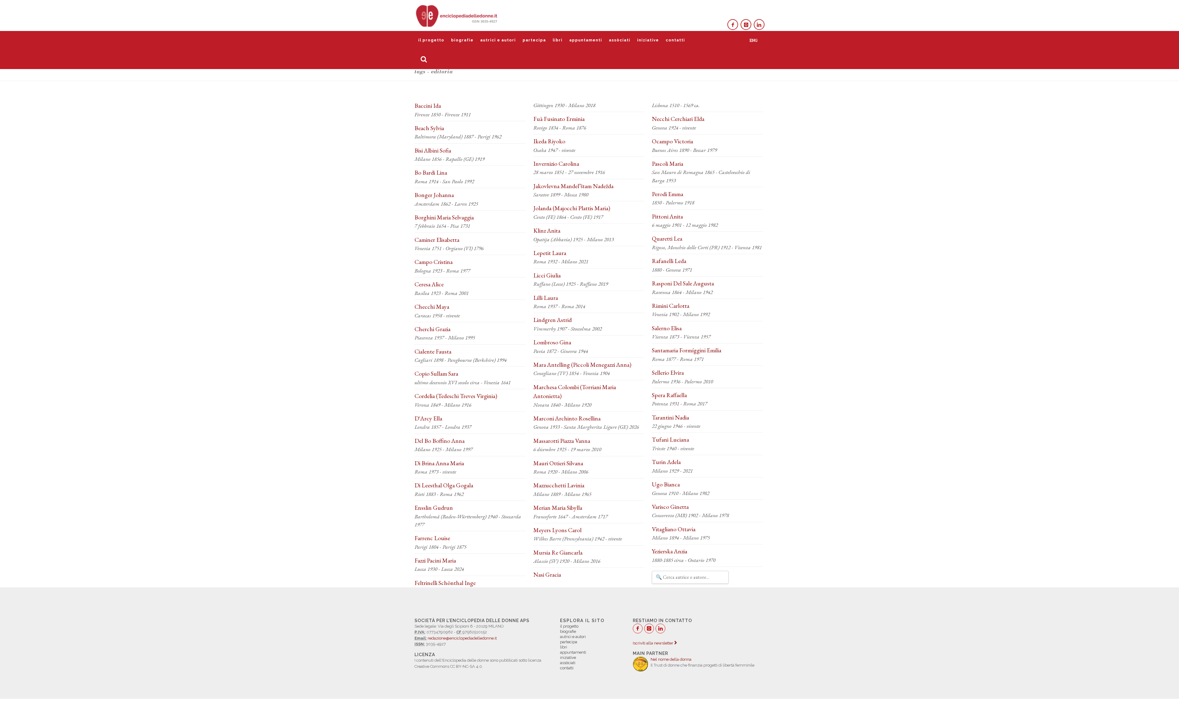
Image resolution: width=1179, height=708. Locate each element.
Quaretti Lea (667, 238)
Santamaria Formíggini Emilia (686, 350)
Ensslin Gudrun (433, 508)
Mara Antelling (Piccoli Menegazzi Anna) (582, 365)
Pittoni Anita (667, 216)
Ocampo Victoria (672, 141)
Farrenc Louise (432, 538)
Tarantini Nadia (670, 417)
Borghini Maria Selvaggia (444, 217)
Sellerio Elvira (668, 373)
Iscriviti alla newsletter (653, 643)
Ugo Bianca (666, 484)
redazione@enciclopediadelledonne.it (462, 638)
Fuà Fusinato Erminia (559, 119)
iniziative (648, 40)
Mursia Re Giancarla (557, 552)
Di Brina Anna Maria (439, 463)
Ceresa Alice (429, 284)
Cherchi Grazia (432, 329)
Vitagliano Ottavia (673, 529)
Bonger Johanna (434, 195)
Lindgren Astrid (552, 320)
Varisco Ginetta (670, 507)
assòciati (619, 40)
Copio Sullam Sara (436, 373)
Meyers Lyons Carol (557, 530)
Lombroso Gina (552, 342)
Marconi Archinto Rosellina (567, 418)
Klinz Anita (546, 230)
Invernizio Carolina (556, 164)
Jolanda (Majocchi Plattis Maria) (571, 208)
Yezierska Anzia (669, 551)
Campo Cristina (433, 262)
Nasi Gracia (547, 574)
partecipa (534, 40)
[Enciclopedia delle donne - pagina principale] (457, 15)
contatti (675, 40)
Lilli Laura (545, 298)
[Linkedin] (759, 24)
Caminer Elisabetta (436, 240)
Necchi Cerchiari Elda (678, 119)
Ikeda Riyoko (549, 141)
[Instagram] (746, 24)
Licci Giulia (547, 275)
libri (557, 40)
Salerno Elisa (667, 328)
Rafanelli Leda (669, 261)
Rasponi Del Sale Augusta (683, 283)
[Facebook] (732, 24)
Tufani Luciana (670, 439)
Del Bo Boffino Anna (439, 441)
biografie (462, 40)
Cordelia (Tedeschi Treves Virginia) (455, 396)
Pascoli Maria (667, 164)
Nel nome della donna (671, 659)
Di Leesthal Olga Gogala (443, 485)
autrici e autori (498, 40)
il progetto (431, 40)
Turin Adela (666, 462)
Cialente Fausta (432, 351)
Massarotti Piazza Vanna (561, 441)
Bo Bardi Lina (430, 172)
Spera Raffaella (669, 395)
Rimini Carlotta (670, 306)
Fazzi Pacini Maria (435, 560)
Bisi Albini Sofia (432, 150)
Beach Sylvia (429, 128)
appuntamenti (585, 40)
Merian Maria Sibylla (557, 508)
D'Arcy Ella (428, 418)
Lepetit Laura (549, 253)
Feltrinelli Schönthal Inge (445, 583)
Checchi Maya (431, 307)
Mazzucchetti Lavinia (558, 485)
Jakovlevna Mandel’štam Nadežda (573, 186)
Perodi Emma (667, 194)
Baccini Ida (427, 106)
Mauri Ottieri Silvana (558, 463)
